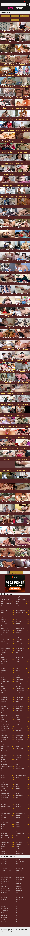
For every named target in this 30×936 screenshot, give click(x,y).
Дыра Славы (4, 764)
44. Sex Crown (19, 888)
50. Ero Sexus (19, 901)
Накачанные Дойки (20, 628)
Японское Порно (20, 152)
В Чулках (3, 695)
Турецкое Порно (19, 808)
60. (16, 924)
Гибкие (2, 719)
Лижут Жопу (4, 829)
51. (16, 904)
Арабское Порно (22, 283)
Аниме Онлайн (4, 608)
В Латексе (3, 675)
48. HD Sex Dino (19, 897)
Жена (2, 771)
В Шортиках (4, 697)
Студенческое (19, 791)
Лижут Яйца (4, 833)
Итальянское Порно (5, 802)
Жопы (2, 775)
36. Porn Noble (19, 870)
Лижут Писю (4, 831)
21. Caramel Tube (5, 904)
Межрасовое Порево (24, 163)
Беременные (4, 617)
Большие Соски (4, 632)
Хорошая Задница (20, 833)
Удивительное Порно (20, 813)
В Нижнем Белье (11, 404)
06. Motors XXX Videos (6, 870)
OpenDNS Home (24, 931)
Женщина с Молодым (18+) (9, 316)
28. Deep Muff (4, 919)
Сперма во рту (19, 766)
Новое (15, 15)
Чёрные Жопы (19, 842)
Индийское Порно (5, 795)
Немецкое (20, 141)
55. (16, 913)
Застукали (3, 782)
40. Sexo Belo (19, 879)
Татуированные (19, 795)
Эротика (17, 851)
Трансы (17, 797)
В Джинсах (3, 668)
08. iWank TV (4, 875)
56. (16, 915)
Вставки (3, 710)
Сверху (17, 724)
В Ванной (3, 663)
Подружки (18, 677)
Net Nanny (19, 931)
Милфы (8, 75)
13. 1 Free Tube (4, 886)
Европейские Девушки (6, 766)
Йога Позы (3, 804)
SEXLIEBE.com (8, 933)
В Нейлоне (3, 679)
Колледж (3, 808)
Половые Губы (19, 684)
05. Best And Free (5, 868)
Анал (25, 97)
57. (16, 917)
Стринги (17, 784)
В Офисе (26, 415)
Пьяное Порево (10, 163)
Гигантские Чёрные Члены (7, 721)
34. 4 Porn (18, 866)
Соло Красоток (19, 755)
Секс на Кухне (19, 737)
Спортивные (18, 771)
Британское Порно (5, 648)
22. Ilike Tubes (4, 906)
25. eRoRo (3, 913)
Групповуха (3, 739)
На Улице (18, 623)
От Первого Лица (19, 657)
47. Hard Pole (19, 895)
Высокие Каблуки (5, 715)
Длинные (24, 15)
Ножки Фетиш (19, 639)
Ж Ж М (2, 768)
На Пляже (11, 86)
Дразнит (3, 757)
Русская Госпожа (20, 713)
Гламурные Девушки (6, 724)
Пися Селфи (18, 670)
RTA (10, 932)
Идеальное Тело (5, 793)
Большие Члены (25, 185)
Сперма (2, 316)
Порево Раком (4, 119)
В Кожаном (13, 207)
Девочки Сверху (21, 196)
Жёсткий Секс (25, 75)
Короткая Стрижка (5, 813)
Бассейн (3, 614)
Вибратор (3, 704)
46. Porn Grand (19, 892)
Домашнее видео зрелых (7, 750)
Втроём (27, 448)
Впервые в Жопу (5, 708)
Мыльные (18, 617)
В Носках (3, 684)
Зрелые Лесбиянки (5, 791)
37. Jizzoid (18, 872)
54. (16, 910)
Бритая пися (4, 650)
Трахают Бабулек (20, 802)
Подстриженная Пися (20, 679)
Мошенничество (19, 614)
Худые (17, 835)
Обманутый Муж (19, 643)
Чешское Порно (19, 840)
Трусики (17, 804)
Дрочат (22, 53)
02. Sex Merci (4, 861)
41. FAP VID (18, 881)
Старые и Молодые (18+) (21, 775)
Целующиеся (19, 837)
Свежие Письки (19, 721)
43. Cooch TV (18, 886)
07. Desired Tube (5, 872)
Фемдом (17, 822)
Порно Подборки (19, 697)
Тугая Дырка (18, 806)
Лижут (27, 130)
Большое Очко (19, 185)
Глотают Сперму (5, 726)
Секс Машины (19, 730)
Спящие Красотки (20, 773)
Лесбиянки (3, 824)
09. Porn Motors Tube (6, 877)
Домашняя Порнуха (8, 185)
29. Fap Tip (3, 921)
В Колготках (4, 672)
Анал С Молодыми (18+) (6, 603)
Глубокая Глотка (5, 728)
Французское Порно (5, 481)
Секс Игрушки (19, 728)
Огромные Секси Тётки (7, 305)
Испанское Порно (5, 797)
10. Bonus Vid (4, 879)
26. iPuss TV (4, 915)
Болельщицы (4, 623)
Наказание (18, 626)
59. (16, 921)
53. (16, 908)
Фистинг (21, 568)
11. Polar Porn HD (5, 881)
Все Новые (9, 1)
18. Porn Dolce (4, 897)
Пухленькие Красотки (20, 704)
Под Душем (18, 675)
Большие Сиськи (19, 86)
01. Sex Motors (4, 859)
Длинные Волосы (25, 525)
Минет (3, 75)
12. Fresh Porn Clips (5, 884)
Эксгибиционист (19, 849)
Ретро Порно (19, 710)
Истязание (3, 800)
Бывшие (3, 657)
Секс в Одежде (19, 733)
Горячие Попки (4, 733)
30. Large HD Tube (5, 924)
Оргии (17, 655)
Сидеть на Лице (19, 744)
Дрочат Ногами (4, 762)
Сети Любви (18, 742)
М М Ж (2, 840)
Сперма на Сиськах (20, 768)
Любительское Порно (7, 53)
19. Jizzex (3, 899)
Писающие (18, 666)
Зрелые (26, 53)
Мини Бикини (9, 437)
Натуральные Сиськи (20, 630)
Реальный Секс (19, 708)
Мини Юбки (18, 608)
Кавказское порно (5, 806)
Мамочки (6, 31)
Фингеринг (3, 294)
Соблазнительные (20, 753)
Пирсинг (17, 663)
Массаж (9, 174)
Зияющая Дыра (10, 119)
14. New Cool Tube (5, 888)
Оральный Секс (19, 650)
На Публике (18, 621)
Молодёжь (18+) (25, 437)
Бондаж (3, 641)
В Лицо (2, 677)
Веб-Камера (4, 699)
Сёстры (17, 793)
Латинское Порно (5, 822)
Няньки (17, 641)
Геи (2, 717)
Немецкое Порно (19, 637)
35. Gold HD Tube (19, 868)
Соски (17, 759)
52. (16, 906)
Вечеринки (3, 701)
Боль (2, 626)
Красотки (26, 481)
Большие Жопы (4, 628)
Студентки (18, 788)
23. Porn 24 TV (4, 908)
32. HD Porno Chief (20, 861)
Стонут (17, 777)
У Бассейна (18, 811)
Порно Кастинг (19, 695)
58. (16, 919)
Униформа (18, 817)
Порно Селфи (19, 699)
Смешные (18, 750)
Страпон (17, 782)
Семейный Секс (19, 739)
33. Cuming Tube (19, 863)
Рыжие (27, 119)
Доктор (3, 748)
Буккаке (3, 655)
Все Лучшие (3, 1)
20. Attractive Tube (5, 901)
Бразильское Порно (5, 643)
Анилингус (3, 606)
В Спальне (3, 690)
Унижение (18, 815)
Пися (17, 668)
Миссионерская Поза (20, 610)
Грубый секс (4, 735)
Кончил (5, 75)
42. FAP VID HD (19, 884)
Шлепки (17, 846)
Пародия (17, 661)
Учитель (17, 820)
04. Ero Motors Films (5, 866)
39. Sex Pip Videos (20, 877)
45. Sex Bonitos (19, 890)
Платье (17, 672)
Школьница (18, 844)
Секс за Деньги (19, 735)
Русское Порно (11, 327)
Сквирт (17, 746)
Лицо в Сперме (10, 251)
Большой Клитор (5, 639)
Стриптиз (24, 42)
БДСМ (19, 568)
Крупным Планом (5, 820)
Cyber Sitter (14, 931)
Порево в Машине (20, 688)
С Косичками (18, 719)
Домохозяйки (4, 755)
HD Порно (3, 597)
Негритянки (18, 632)
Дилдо (2, 744)
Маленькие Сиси (5, 842)
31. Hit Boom (18, 859)
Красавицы (3, 815)
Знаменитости (4, 786)
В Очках (3, 688)
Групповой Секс (11, 64)
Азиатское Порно (5, 360)
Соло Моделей (19, 757)
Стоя (17, 779)
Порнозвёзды (15, 19)
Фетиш (27, 86)
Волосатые (4, 152)
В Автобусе (4, 661)
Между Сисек (19, 597)
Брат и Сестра (24, 31)
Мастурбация (8, 294)
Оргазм (17, 652)
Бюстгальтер (4, 659)
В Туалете (3, 692)
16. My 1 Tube (4, 892)
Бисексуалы (4, 619)
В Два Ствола (26, 196)
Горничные (3, 730)
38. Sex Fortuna (19, 875)
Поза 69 (17, 681)
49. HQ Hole (18, 899)
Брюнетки (9, 141)
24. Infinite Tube (4, 910)
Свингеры (18, 726)
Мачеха (9, 31)
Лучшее (5, 15)
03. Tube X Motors (5, 863)
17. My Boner (4, 895)
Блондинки (19, 53)
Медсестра (4, 853)
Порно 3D (18, 692)
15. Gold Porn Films (5, 890)
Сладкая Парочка (4, 207)
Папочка (17, 659)
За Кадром (3, 779)
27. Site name (4, 917)
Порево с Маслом (20, 690)
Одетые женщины (4, 174)
